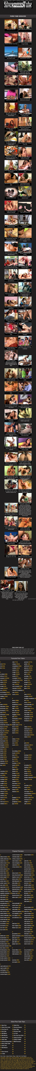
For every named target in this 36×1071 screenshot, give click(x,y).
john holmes (27, 895)
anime (1, 682)
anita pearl (3, 899)
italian (25, 737)
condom (14, 668)
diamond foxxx (16, 889)
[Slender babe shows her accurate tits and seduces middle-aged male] (25, 413)
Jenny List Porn (17, 1037)
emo (13, 743)
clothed (2, 803)
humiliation (27, 716)
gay (13, 803)
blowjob (2, 745)
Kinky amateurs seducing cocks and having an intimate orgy (25, 294)
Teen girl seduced (11, 29)
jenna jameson (28, 879)
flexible (14, 777)
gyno (25, 688)
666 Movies (4, 1035)
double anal (15, 724)
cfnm (1, 785)
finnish (14, 771)
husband (26, 720)
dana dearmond (16, 875)
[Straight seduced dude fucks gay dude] (25, 428)
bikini (1, 735)
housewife (26, 712)
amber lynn (3, 881)
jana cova (26, 863)
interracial (26, 735)
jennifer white (27, 885)
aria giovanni (3, 903)
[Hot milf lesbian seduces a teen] (11, 386)
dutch (13, 733)
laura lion (26, 960)
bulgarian (2, 763)
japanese (26, 745)
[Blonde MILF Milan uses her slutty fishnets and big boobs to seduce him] (11, 484)
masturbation (27, 793)
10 (15, 600)
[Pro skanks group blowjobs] (25, 80)
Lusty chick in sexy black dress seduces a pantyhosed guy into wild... (25, 129)
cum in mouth (15, 686)
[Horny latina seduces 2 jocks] (25, 373)
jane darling (27, 865)
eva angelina (15, 913)
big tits (2, 733)
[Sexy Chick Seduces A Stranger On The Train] (11, 550)
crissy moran (15, 867)
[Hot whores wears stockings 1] (25, 220)
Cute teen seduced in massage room (25, 115)
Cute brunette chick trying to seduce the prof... (11, 73)
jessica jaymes (28, 889)
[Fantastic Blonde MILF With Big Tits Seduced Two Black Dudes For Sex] (11, 471)
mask (25, 789)
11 (17, 600)
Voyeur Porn (5, 1037)
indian (25, 726)
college (14, 664)
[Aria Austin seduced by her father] (25, 274)
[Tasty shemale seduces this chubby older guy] (11, 373)
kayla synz (27, 919)
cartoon (2, 777)
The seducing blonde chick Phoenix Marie (25, 267)
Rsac (14, 1056)
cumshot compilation (17, 690)
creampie (14, 678)
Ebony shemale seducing (11, 44)
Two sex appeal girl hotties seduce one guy (11, 226)
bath (1, 712)
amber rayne (3, 883)
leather (26, 773)
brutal (1, 759)
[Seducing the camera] (25, 53)
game (13, 799)
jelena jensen (27, 873)
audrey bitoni (3, 913)
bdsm (1, 718)
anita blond (3, 895)
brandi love (3, 941)
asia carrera (3, 911)
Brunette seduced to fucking (11, 129)
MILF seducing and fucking (25, 29)
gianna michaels (16, 935)
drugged (14, 728)
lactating (26, 765)
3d (0, 666)
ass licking (3, 692)
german (26, 662)
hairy (25, 694)
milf (25, 803)
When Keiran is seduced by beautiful (24, 334)
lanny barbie (27, 956)
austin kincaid (3, 919)
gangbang (14, 801)
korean (26, 759)
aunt (1, 698)
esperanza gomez (16, 911)
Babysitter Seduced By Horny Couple (25, 449)
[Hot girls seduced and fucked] (25, 248)
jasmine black (27, 869)
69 (0, 668)
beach (1, 720)
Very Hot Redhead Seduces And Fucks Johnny (25, 556)
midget (26, 801)
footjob (14, 781)
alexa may (2, 865)
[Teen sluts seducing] (25, 207)
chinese (2, 791)
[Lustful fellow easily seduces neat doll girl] (25, 522)
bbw (1, 716)
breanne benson (4, 946)
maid (25, 787)
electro (14, 741)
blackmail (2, 741)
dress (13, 726)
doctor (13, 712)
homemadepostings (7, 1041)
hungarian (26, 718)
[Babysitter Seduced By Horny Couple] (25, 443)
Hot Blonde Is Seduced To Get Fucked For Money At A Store (11, 514)
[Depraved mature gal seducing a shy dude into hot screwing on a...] (11, 151)
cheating (2, 787)
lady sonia (26, 954)
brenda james (3, 950)
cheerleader (3, 789)
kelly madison (27, 925)
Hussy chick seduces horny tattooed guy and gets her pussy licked (11, 528)
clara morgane (15, 863)
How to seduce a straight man (11, 334)
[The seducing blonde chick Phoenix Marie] (25, 261)
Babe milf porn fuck (25, 365)
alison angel (3, 877)
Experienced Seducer (11, 100)
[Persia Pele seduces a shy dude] (25, 301)
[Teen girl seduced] (11, 24)
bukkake (2, 761)
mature (26, 795)
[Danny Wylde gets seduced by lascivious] (11, 274)
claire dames (15, 861)
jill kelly (26, 893)
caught (2, 783)
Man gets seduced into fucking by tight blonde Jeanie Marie (11, 114)
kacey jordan (27, 907)
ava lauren (3, 925)
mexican (26, 799)
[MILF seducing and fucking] (25, 24)
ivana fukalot (27, 854)
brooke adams (3, 958)
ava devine (3, 923)
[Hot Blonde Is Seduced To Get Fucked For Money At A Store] (11, 508)
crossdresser (15, 680)
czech (13, 694)
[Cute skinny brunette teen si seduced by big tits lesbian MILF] (11, 136)
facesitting (14, 751)
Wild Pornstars (17, 1041)
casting (2, 779)
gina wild (14, 941)
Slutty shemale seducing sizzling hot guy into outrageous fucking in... (11, 240)
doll (13, 716)
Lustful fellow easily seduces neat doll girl (25, 528)
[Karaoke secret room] (11, 192)
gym (25, 686)
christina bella (15, 856)
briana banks (3, 952)
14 (22, 600)
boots (1, 749)
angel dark (3, 887)
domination (15, 718)
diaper (13, 706)
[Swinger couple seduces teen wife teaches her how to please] (25, 341)
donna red (14, 893)
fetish (13, 765)
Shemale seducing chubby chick (25, 171)
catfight (2, 781)
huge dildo (26, 714)
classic (2, 797)
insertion (26, 730)
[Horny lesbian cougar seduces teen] (25, 191)
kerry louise (27, 931)
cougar (14, 672)
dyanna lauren (15, 895)
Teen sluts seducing (25, 212)
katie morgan (27, 913)
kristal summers (28, 937)
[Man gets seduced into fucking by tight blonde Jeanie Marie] (11, 108)
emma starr (15, 905)
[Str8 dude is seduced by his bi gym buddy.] (25, 37)
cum (13, 684)
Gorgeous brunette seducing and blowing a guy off (11, 434)
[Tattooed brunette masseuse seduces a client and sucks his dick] (25, 399)
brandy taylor (3, 943)
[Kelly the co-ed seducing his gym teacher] (11, 537)
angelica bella (3, 889)
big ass (2, 726)
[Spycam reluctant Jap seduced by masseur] (25, 93)
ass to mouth (3, 694)
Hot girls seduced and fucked (25, 254)
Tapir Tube (4, 1039)
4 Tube (3, 1053)
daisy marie (15, 873)
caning (2, 773)
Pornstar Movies (18, 1027)
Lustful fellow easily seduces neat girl (25, 158)
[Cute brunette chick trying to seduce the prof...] (11, 67)
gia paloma (15, 933)
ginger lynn (15, 943)
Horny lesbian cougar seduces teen (25, 197)
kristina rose (27, 939)
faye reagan (15, 925)
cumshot (14, 688)
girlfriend (26, 666)
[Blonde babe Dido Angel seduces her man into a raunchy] (11, 442)
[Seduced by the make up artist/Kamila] (11, 288)
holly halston (15, 954)
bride (1, 755)
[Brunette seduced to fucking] (11, 123)
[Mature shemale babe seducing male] (11, 314)
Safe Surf (18, 1056)
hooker (26, 710)
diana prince (15, 891)
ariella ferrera (3, 905)
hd (25, 700)
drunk (13, 730)
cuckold (14, 682)
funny (13, 789)
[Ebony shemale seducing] (11, 38)
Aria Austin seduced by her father (25, 280)
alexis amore (3, 869)
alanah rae (3, 861)
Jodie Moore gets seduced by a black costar (11, 57)
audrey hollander (4, 915)
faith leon (14, 923)
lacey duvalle (27, 950)
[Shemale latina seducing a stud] (11, 178)
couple (14, 674)
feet (13, 761)
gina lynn (14, 937)
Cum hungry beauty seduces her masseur (25, 184)
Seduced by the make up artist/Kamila (11, 294)
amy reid (2, 885)
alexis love (3, 871)
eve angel (14, 915)
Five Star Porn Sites (19, 1035)
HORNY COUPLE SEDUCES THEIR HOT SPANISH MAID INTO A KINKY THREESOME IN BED (11, 363)
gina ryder (14, 939)
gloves (26, 672)
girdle (25, 664)
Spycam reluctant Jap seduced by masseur (25, 99)
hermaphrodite (28, 704)
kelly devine (27, 921)
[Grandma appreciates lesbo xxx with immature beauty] (25, 233)
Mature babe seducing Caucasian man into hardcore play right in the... (25, 72)
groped (26, 682)
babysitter (2, 706)
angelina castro (4, 891)
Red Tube (4, 1031)
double (14, 722)
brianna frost (3, 954)
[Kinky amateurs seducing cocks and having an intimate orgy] (25, 287)
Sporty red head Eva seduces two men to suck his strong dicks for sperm (25, 542)
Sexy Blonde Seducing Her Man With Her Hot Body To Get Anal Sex (25, 491)
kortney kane (27, 935)
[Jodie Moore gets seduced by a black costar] (11, 51)
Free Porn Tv (5, 1029)
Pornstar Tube (17, 1031)
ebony (13, 739)
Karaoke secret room (11, 198)
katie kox (26, 911)
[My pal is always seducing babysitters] (11, 301)
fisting (13, 773)
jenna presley (27, 881)
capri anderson (4, 966)
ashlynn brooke (4, 909)
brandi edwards (4, 939)
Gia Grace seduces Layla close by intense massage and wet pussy (11, 253)
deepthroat (15, 704)
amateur (2, 678)
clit (1, 799)
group (25, 684)
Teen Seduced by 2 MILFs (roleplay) (11, 420)
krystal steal (27, 941)
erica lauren (15, 907)
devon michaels (16, 887)
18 (0, 664)
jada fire (26, 861)
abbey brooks (3, 856)
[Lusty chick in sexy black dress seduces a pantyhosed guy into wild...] (25, 122)
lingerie (26, 779)
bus (1, 765)
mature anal (27, 797)
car (1, 775)
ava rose (2, 927)
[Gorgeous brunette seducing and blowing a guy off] (11, 427)
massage (26, 791)
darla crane (15, 879)
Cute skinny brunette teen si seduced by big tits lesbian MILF (11, 143)
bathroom (2, 714)
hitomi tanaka (15, 952)
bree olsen (3, 948)
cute (13, 692)
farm (13, 755)
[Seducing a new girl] (11, 572)
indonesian (27, 728)
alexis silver (3, 873)
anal (1, 680)
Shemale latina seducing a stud (11, 184)
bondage (2, 747)
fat (13, 759)
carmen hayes (3, 974)
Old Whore (4, 1033)
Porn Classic (5, 1051)
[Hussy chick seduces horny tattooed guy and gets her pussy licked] (11, 521)
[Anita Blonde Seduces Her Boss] (25, 386)
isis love (14, 960)
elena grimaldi (15, 903)
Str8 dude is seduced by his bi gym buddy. (25, 43)
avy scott (2, 929)
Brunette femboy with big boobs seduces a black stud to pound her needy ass (25, 463)
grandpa (26, 676)
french (13, 785)
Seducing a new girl (11, 577)
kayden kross (27, 917)
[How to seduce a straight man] (11, 328)
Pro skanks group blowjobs (25, 85)
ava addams (3, 921)
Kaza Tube (16, 1029)
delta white (15, 883)
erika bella (14, 909)
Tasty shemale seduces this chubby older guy (11, 379)
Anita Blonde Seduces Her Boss (25, 392)
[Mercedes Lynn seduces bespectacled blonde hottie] (11, 261)
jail (25, 743)
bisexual (2, 737)
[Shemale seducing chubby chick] (25, 165)
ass (1, 690)
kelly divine (27, 923)
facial (13, 753)
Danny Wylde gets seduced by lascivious (11, 280)
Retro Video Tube (6, 1043)
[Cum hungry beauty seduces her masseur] (25, 178)
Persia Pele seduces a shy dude (25, 307)
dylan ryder (15, 897)
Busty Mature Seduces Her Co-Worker (11, 171)
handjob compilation (29, 698)
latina (25, 771)
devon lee (14, 885)
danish (14, 702)
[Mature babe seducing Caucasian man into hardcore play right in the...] (25, 66)
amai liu (2, 879)
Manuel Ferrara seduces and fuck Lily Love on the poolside (11, 464)
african (2, 676)
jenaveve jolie (27, 875)
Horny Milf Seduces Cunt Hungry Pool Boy (11, 348)
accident (2, 674)
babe (1, 704)
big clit (1, 728)
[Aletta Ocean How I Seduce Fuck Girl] (25, 137)
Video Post (16, 1025)
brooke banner (4, 960)
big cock (2, 730)
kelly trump (27, 927)
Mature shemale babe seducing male (11, 320)
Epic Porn (4, 1025)
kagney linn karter (28, 909)
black (1, 739)
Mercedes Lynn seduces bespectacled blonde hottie (11, 267)
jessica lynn (27, 891)
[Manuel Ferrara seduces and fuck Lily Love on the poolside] (11, 457)
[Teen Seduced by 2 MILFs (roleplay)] (11, 414)
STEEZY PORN (17, 1039)
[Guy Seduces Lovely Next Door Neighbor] (25, 314)
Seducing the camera (25, 58)
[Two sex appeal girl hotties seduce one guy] (11, 220)
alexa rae (2, 867)
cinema (2, 795)
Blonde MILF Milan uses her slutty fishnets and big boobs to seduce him (11, 491)
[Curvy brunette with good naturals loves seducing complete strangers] (25, 471)
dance (13, 700)
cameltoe (2, 771)
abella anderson (4, 858)
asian (1, 688)
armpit (1, 686)
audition (2, 696)
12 (19, 600)
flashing (14, 775)
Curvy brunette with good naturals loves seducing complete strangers (25, 477)
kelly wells (26, 929)
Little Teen (4, 1045)
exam (13, 745)
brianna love (3, 956)
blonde (2, 743)
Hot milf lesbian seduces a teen (11, 392)
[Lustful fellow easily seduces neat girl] (25, 152)
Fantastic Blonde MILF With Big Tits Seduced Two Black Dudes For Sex (11, 477)
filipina (13, 769)
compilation (15, 666)
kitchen (26, 757)
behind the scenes (4, 724)
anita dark (2, 897)
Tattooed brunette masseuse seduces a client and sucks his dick (25, 406)
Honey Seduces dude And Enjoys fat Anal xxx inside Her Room (11, 406)
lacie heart (27, 952)
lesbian (26, 775)
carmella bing (3, 972)
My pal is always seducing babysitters (11, 307)
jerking (26, 749)
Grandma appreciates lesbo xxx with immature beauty (25, 240)
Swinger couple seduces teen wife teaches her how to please (25, 347)
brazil (1, 753)
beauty (2, 722)
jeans (25, 747)
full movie (14, 787)
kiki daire (26, 933)
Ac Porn (16, 1033)
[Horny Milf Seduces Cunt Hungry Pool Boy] (11, 342)
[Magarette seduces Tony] (11, 80)
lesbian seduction (28, 777)
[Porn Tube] (18, 8)
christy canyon (16, 858)
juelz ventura (27, 897)
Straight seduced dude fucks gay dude (25, 434)
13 (20, 600)
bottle (1, 751)
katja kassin (27, 915)
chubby (2, 793)
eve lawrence (15, 917)
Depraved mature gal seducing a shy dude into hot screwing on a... (11, 157)
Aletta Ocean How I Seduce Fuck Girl (24, 143)
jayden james (27, 871)
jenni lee (26, 883)
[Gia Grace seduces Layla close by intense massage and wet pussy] (11, 246)
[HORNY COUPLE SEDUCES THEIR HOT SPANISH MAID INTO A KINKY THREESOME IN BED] (11, 355)
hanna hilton (15, 950)
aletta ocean (3, 863)
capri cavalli (3, 968)
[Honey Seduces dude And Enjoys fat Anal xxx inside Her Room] (11, 399)
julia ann (26, 899)
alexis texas (3, 875)
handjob (26, 696)
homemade (27, 708)
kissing (26, 755)
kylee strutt (27, 943)
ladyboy (26, 767)
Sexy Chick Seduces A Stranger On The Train (11, 556)
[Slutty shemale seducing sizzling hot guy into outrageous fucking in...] (11, 233)
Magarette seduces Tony (11, 85)
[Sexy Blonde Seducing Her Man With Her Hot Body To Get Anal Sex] (25, 484)
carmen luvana (16, 854)
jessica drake (27, 887)
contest (14, 670)
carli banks (3, 970)
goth (25, 674)
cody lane (14, 865)
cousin (14, 676)
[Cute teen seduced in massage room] (25, 109)
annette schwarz (4, 901)
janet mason (27, 867)
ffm (13, 767)
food (13, 779)
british (1, 757)
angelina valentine (4, 893)
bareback (2, 710)
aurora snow (3, 917)
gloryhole (26, 670)
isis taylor (14, 962)
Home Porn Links (6, 1027)
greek (25, 680)
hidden (26, 706)
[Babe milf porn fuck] (25, 360)
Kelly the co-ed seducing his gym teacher (11, 543)
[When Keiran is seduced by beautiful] (25, 328)
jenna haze (27, 877)
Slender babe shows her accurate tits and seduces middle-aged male (25, 420)
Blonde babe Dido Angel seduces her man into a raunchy (11, 448)
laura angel (27, 958)
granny (26, 678)
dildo (13, 708)
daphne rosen (15, 877)
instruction (27, 733)
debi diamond (15, 881)
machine (26, 785)
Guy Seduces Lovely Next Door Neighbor (25, 320)
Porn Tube (2, 1056)
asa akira (2, 907)
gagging (14, 797)
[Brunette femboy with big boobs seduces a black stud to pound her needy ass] (25, 456)
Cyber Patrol (9, 1056)
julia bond (26, 901)
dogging (14, 714)
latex (25, 769)
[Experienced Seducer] (11, 94)
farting (13, 757)
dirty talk (14, 710)
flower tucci (15, 927)
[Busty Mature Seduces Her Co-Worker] (11, 165)
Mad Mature (5, 1047)
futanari (14, 791)
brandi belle (3, 937)
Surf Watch (23, 1056)
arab (1, 684)
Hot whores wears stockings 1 (25, 226)
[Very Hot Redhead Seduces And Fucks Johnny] (25, 550)
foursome (14, 783)
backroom (2, 708)
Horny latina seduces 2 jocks (24, 379)
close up (2, 801)
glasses (26, 668)
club (13, 662)
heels (25, 702)
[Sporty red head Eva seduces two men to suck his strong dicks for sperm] (25, 535)
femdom (14, 763)
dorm (13, 720)
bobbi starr (3, 935)
